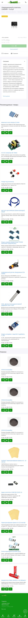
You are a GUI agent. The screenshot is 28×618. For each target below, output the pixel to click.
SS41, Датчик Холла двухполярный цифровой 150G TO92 (11, 304)
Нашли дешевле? (14, 49)
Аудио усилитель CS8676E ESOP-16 (11, 492)
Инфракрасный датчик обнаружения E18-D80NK (13, 273)
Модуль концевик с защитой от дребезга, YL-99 (13, 335)
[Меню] (2, 2)
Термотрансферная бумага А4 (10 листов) (13, 522)
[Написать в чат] (25, 611)
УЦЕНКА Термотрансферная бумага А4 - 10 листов (13, 461)
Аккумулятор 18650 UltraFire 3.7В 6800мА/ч (13, 580)
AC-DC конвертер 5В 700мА (9, 152)
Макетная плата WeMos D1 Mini (10, 122)
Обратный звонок (5, 604)
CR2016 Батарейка (6, 369)
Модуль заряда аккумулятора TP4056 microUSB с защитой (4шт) (12, 242)
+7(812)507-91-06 (5, 603)
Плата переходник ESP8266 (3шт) (11, 551)
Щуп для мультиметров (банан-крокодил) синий (13, 211)
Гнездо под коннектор (7, 181)
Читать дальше (6, 96)
